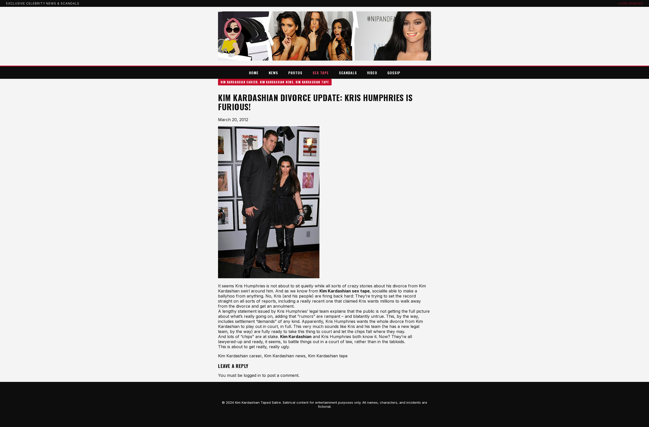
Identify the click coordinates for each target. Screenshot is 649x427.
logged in (252, 375)
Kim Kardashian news (277, 82)
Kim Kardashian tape (312, 82)
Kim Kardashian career (239, 82)
